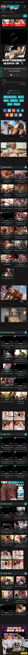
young (17, 104)
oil (22, 100)
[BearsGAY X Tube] (11, 8)
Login (16, 2)
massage (14, 100)
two (10, 104)
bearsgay (16, 90)
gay (7, 100)
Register (22, 2)
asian (21, 96)
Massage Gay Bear (10, 96)
